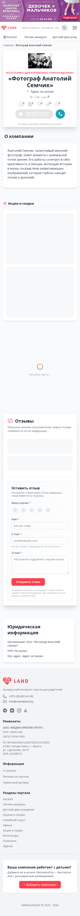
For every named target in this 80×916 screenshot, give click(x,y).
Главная (8, 45)
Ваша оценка (21, 503)
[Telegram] (5, 710)
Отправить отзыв (28, 582)
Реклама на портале (16, 776)
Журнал (8, 846)
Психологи (9, 841)
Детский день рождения (18, 809)
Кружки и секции (14, 814)
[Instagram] (19, 710)
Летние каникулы (35, 37)
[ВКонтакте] (12, 710)
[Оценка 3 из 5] (31, 510)
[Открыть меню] (75, 27)
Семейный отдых (14, 820)
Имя (15, 519)
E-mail (17, 534)
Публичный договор (16, 782)
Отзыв (17, 553)
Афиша (7, 825)
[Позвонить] (60, 114)
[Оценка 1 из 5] (15, 510)
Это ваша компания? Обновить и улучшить (40, 123)
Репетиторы (11, 835)
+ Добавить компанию (40, 885)
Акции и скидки (13, 830)
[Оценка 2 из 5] (23, 510)
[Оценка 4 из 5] (40, 510)
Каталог (12, 37)
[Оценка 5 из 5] (48, 510)
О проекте (9, 770)
